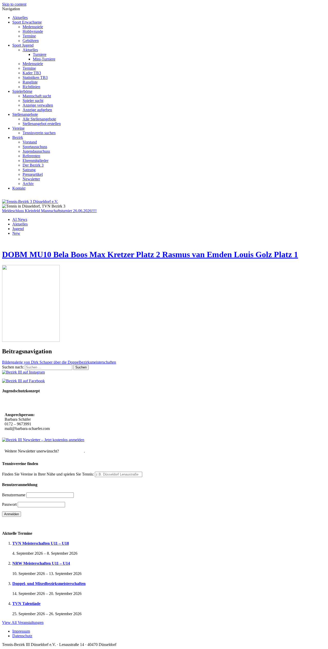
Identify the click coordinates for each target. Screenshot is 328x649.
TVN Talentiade (26, 603)
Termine (29, 36)
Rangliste (30, 82)
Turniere (39, 54)
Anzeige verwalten (38, 105)
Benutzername (13, 495)
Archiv (28, 183)
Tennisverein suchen (39, 133)
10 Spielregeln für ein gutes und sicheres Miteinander (51, 403)
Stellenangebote (25, 114)
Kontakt (18, 188)
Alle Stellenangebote (39, 119)
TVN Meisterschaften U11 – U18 (40, 543)
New (16, 233)
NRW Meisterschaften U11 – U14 (41, 563)
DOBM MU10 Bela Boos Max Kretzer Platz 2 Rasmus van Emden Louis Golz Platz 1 (150, 254)
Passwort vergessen (18, 523)
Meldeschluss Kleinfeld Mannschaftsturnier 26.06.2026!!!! (49, 211)
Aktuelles (20, 17)
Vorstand (30, 142)
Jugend (18, 228)
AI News (19, 219)
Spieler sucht (33, 100)
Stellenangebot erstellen (42, 123)
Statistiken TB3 (35, 77)
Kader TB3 (32, 73)
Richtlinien (31, 87)
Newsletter (31, 179)
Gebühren (31, 40)
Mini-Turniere (44, 59)
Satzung (29, 170)
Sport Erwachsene (27, 22)
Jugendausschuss (36, 151)
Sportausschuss (35, 147)
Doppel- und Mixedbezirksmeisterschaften (49, 583)
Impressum (21, 631)
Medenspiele (33, 27)
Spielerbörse (22, 91)
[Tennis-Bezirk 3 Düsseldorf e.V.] (30, 201)
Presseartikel (33, 174)
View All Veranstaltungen (23, 622)
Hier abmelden (72, 451)
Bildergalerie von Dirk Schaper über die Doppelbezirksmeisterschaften (59, 362)
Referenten (31, 156)
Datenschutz (22, 636)
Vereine (18, 128)
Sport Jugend (23, 45)
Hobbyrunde (33, 31)
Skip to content (14, 4)
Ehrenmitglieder (35, 160)
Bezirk (17, 137)
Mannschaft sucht (37, 96)
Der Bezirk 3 (33, 165)
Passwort (9, 504)
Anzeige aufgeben (37, 110)
